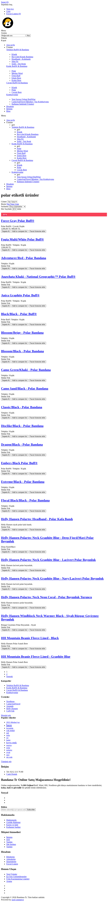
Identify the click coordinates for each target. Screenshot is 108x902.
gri (7, 738)
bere (9, 725)
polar (8, 748)
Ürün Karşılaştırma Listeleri (17, 879)
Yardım (9, 842)
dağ (7, 733)
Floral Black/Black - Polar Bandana (25, 500)
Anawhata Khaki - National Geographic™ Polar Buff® (38, 276)
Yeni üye (10, 9)
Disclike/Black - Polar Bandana (22, 426)
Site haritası (11, 844)
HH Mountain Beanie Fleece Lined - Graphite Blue (35, 656)
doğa (8, 735)
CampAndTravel (13, 704)
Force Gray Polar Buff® (17, 220)
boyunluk (9, 728)
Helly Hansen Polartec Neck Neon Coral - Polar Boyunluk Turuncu (46, 597)
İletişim (9, 837)
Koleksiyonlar (12, 692)
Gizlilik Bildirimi (13, 822)
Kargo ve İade (12, 825)
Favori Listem (12, 864)
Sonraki (9, 676)
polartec (9, 750)
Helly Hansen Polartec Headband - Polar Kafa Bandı (37, 519)
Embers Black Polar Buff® (19, 463)
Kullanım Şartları (13, 827)
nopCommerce (18, 900)
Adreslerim (11, 859)
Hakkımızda (11, 820)
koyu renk (11, 742)
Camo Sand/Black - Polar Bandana (24, 388)
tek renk (9, 757)
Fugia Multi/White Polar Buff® (22, 239)
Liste (17, 204)
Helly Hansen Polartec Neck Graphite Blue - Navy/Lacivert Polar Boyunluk (52, 578)
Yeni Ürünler (11, 874)
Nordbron (10, 701)
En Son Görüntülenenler (16, 876)
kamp (8, 740)
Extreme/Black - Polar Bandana (22, 481)
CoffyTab (10, 711)
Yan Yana (10, 204)
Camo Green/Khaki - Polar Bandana (26, 370)
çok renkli (10, 730)
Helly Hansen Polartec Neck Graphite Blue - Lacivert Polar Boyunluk (48, 559)
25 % (5, 215)
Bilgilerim (10, 857)
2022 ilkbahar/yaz (13, 722)
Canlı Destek (11, 774)
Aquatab (9, 706)
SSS (8, 840)
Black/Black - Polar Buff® (19, 314)
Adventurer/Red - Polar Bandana (23, 258)
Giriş (8, 11)
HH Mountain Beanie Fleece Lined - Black (30, 638)
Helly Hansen (12, 708)
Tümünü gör (6, 761)
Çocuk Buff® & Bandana (17, 690)
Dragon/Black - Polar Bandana (22, 444)
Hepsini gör (6, 715)
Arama (9, 881)
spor (7, 755)
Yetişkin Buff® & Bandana (17, 685)
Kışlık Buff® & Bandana (16, 688)
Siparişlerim (11, 861)
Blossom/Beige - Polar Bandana (22, 332)
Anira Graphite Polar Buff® (20, 295)
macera (9, 745)
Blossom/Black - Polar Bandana (22, 351)
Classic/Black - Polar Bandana (21, 407)
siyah (8, 752)
